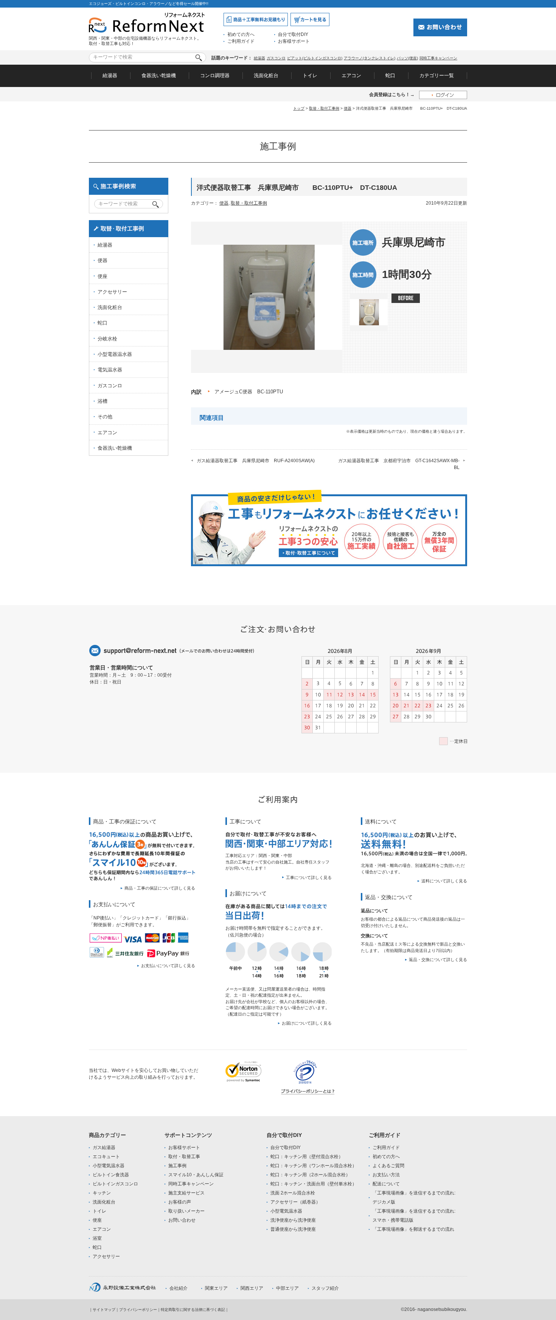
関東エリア (216, 1288)
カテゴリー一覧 (436, 75)
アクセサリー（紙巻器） (295, 1202)
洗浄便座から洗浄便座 (293, 1220)
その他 (105, 416)
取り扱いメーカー (186, 1211)
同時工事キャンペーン (438, 58)
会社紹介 (178, 1288)
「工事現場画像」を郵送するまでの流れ (413, 1229)
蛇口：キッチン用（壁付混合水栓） (306, 1156)
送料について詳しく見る (444, 881)
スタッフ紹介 (325, 1288)
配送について (386, 1183)
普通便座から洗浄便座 (293, 1229)
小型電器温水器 (115, 354)
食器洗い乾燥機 (158, 75)
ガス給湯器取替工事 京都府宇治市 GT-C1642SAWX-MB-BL (399, 464)
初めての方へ (241, 34)
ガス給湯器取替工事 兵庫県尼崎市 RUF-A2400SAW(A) (256, 460)
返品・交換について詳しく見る (438, 959)
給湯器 (259, 58)
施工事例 (177, 1165)
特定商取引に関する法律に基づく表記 (193, 1310)
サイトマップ (104, 1310)
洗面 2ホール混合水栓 (292, 1193)
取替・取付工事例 (324, 108)
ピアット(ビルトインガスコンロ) (314, 58)
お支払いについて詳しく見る (168, 965)
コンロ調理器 (215, 75)
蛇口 (390, 75)
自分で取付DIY (293, 34)
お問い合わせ (182, 1220)
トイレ (310, 75)
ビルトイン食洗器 (111, 1174)
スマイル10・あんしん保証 (196, 1174)
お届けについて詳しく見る (307, 1023)
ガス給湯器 (104, 1147)
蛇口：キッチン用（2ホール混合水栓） (310, 1174)
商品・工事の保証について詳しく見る (159, 888)
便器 (347, 108)
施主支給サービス (186, 1193)
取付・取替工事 (184, 1156)
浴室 (97, 1238)
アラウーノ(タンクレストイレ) (369, 58)
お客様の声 (179, 1202)
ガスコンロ (276, 58)
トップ (298, 108)
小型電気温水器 (108, 1165)
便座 (102, 276)
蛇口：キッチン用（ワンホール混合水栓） (313, 1165)
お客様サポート (294, 41)
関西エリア (252, 1288)
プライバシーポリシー (138, 1310)
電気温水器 (110, 370)
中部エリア (287, 1288)
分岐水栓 (107, 339)
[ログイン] (443, 95)
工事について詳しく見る (309, 877)
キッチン (102, 1193)
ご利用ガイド (241, 41)
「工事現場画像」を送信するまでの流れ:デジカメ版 (414, 1197)
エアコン (351, 75)
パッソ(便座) (407, 58)
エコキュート (106, 1156)
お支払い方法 (386, 1174)
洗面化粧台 (266, 75)
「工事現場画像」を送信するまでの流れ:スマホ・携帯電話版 (414, 1215)
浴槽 (102, 401)
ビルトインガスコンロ (115, 1183)
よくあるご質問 (388, 1165)
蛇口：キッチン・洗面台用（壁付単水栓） (313, 1183)
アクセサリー (112, 292)
